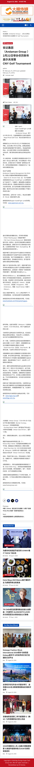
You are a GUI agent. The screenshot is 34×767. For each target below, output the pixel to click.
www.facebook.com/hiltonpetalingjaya (15, 301)
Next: (13, 515)
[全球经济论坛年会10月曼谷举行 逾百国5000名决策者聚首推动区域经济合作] (17, 672)
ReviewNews (12, 765)
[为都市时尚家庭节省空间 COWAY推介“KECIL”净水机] (17, 538)
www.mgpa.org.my (11, 396)
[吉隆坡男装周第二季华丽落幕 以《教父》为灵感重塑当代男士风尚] (17, 704)
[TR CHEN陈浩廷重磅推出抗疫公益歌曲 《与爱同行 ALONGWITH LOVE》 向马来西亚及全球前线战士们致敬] (17, 597)
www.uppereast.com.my (15, 203)
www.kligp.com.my (9, 398)
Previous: (17, 508)
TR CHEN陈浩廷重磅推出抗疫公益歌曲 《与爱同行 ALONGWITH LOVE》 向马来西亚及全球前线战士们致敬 (17, 612)
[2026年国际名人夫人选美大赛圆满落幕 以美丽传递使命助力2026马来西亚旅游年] (17, 734)
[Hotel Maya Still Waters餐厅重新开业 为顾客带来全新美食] (17, 568)
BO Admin (5, 556)
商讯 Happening (7, 43)
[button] (3, 25)
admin (5, 68)
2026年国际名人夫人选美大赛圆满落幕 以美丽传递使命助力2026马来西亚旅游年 (17, 748)
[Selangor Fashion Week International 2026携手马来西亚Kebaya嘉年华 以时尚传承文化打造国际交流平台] (17, 638)
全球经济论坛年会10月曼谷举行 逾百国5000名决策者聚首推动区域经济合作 (17, 687)
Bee (4, 660)
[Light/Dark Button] (26, 25)
